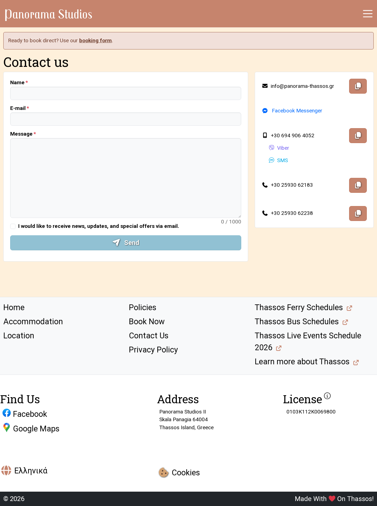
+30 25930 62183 (291, 185)
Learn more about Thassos (302, 361)
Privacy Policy (153, 349)
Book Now (147, 321)
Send (131, 243)
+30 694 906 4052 (291, 135)
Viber (283, 148)
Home (14, 307)
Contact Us (149, 335)
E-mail (18, 108)
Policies (142, 307)
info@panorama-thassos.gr (301, 86)
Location (18, 335)
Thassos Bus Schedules (297, 321)
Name (17, 82)
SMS (282, 160)
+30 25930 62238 (291, 213)
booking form (95, 40)
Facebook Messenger (296, 110)
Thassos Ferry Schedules (299, 307)
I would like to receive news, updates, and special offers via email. (98, 226)
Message (21, 134)
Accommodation (33, 321)
